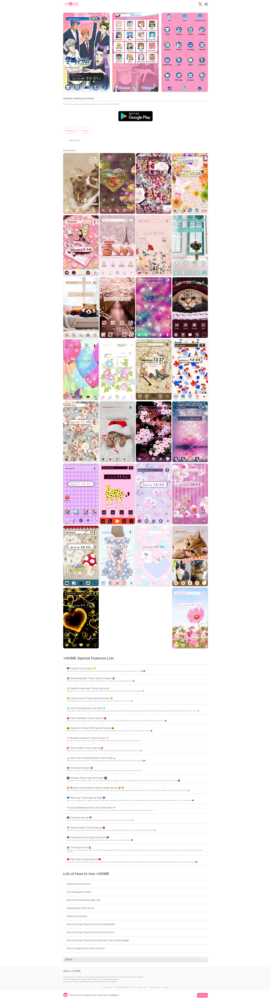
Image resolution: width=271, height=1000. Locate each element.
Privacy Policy (154, 987)
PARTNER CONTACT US (125, 987)
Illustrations (71, 131)
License (165, 987)
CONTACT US (108, 987)
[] (204, 959)
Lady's (85, 131)
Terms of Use (142, 987)
